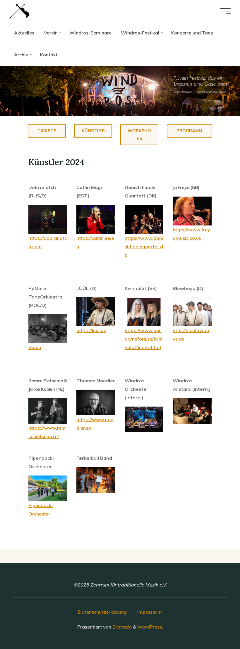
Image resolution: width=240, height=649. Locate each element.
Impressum (149, 612)
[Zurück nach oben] (217, 626)
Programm (190, 130)
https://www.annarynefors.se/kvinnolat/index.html (143, 338)
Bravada (121, 627)
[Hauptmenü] (225, 11)
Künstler (93, 130)
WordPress (149, 627)
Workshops (139, 134)
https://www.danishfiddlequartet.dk (144, 246)
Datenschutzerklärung (102, 612)
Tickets (46, 130)
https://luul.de (92, 330)
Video (34, 347)
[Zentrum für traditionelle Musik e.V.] (19, 11)
